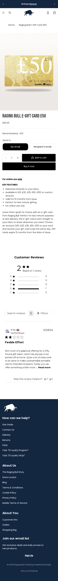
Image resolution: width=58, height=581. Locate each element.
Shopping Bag (9, 530)
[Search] (10, 12)
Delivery (6, 434)
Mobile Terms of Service (14, 503)
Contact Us (8, 429)
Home (11, 24)
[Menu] (3, 12)
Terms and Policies (29, 571)
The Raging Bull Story (13, 472)
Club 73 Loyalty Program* (15, 450)
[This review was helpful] (45, 379)
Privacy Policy (9, 497)
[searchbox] (16, 313)
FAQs (5, 445)
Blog (4, 482)
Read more (44, 367)
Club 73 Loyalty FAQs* (13, 455)
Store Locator (9, 477)
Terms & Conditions (12, 487)
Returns (33, 4)
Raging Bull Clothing (23, 564)
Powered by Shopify (42, 564)
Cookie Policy (9, 492)
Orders (5, 524)
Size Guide (7, 424)
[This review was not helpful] (50, 379)
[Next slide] (54, 4)
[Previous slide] (3, 4)
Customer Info (10, 519)
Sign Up (29, 555)
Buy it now (29, 166)
